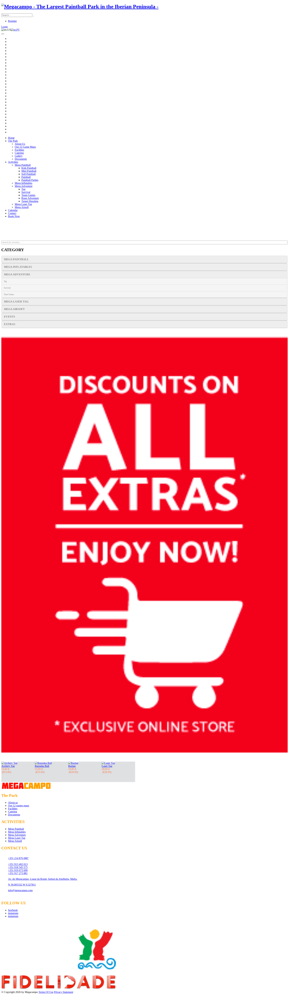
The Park (13, 140)
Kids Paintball (28, 168)
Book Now (14, 216)
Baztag (72, 766)
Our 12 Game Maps (25, 146)
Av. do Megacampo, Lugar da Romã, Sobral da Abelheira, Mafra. (42, 879)
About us (13, 802)
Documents (21, 159)
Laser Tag (107, 766)
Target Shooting (29, 201)
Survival (25, 192)
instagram (13, 913)
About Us (20, 143)
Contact (12, 213)
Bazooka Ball (42, 766)
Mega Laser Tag (23, 204)
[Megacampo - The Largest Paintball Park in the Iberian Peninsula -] (80, 7)
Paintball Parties (29, 180)
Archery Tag (8, 766)
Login (4, 26)
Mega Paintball (23, 165)
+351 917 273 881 (18, 873)
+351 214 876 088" (18, 858)
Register (12, 21)
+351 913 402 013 (18, 864)
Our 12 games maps (18, 805)
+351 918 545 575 (18, 867)
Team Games (28, 195)
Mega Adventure (23, 186)
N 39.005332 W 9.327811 (22, 884)
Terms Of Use (45, 992)
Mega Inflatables (23, 183)
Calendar (13, 210)
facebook (13, 910)
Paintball (26, 177)
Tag (23, 189)
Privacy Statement (63, 992)
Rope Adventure (30, 198)
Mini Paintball (28, 171)
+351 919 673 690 (18, 870)
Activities (13, 162)
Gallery (19, 155)
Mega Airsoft (22, 207)
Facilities (19, 149)
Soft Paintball (28, 174)
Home (11, 137)
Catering (19, 152)
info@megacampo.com (20, 890)
